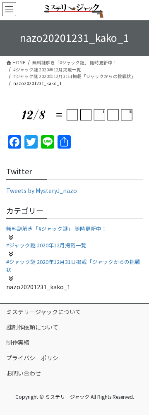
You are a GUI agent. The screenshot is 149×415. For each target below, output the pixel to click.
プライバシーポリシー (35, 358)
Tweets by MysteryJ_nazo (41, 190)
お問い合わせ (23, 373)
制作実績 (17, 342)
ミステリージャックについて (43, 312)
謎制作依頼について (32, 327)
